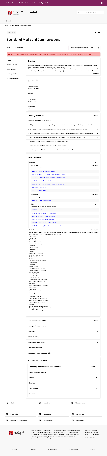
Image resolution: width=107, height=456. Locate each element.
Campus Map (74, 449)
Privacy (93, 449)
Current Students (12, 3)
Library (35, 3)
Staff (21, 3)
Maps (42, 3)
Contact (49, 3)
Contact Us (33, 449)
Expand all (95, 115)
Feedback (14, 449)
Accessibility (53, 449)
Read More (96, 73)
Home (6, 25)
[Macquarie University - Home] (15, 13)
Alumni (28, 3)
